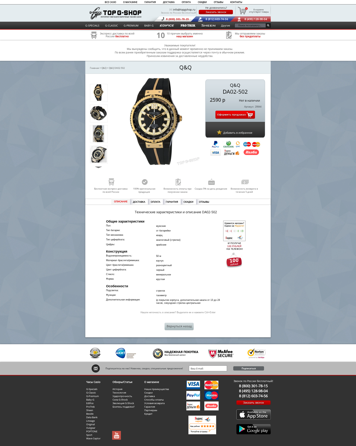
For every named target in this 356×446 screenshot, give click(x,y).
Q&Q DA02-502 (117, 68)
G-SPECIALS (92, 25)
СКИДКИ (202, 2)
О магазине (151, 382)
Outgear (90, 427)
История (117, 389)
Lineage (90, 420)
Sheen (89, 410)
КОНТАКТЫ (236, 2)
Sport (89, 435)
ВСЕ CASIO (110, 2)
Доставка (149, 396)
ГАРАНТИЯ (150, 2)
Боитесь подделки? (124, 406)
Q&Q (103, 68)
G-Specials (91, 389)
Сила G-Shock (120, 399)
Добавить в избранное (237, 132)
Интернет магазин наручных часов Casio (115, 13)
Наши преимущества (156, 389)
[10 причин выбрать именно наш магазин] (161, 40)
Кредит (148, 413)
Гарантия (149, 406)
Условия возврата (154, 403)
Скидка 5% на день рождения (211, 188)
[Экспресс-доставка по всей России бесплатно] (94, 40)
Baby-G (90, 399)
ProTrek (90, 406)
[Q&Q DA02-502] (98, 100)
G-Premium (92, 396)
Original (90, 424)
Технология (119, 392)
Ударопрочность (122, 396)
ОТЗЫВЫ (218, 2)
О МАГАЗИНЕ (130, 2)
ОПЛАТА (186, 2)
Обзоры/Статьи (122, 382)
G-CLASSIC (111, 25)
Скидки (148, 392)
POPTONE (91, 431)
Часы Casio (93, 382)
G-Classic (91, 392)
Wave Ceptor (93, 438)
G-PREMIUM (131, 25)
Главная (94, 68)
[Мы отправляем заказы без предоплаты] (229, 38)
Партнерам (150, 410)
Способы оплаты (154, 399)
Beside (89, 413)
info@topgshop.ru (184, 9)
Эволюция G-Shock (123, 403)
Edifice (89, 403)
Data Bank (92, 417)
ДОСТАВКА (169, 2)
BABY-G (149, 25)
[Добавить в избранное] (219, 132)
